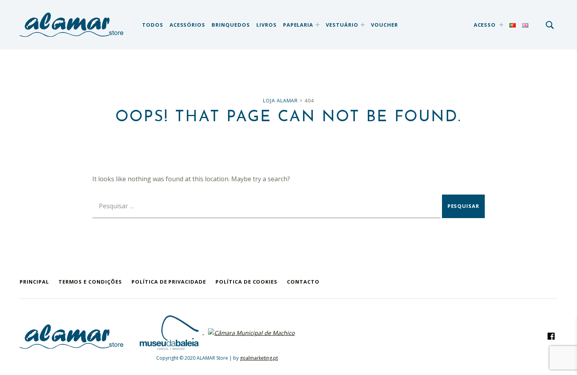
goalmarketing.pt (259, 358)
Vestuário (342, 24)
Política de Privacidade (168, 281)
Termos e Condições (90, 281)
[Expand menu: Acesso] (501, 25)
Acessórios (188, 24)
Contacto (303, 281)
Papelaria (298, 24)
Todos (152, 24)
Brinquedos (231, 24)
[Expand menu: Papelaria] (318, 25)
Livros (266, 24)
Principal (34, 281)
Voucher (384, 24)
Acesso (485, 24)
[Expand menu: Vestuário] (363, 25)
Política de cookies (246, 281)
